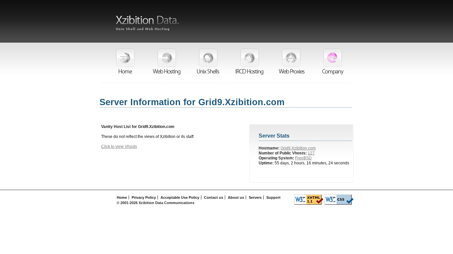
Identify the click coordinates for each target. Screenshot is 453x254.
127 (311, 153)
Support (273, 197)
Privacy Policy (144, 197)
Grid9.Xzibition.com (298, 148)
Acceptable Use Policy (180, 197)
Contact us (213, 197)
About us (236, 197)
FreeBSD (303, 158)
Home (122, 197)
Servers (255, 197)
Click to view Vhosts (119, 146)
